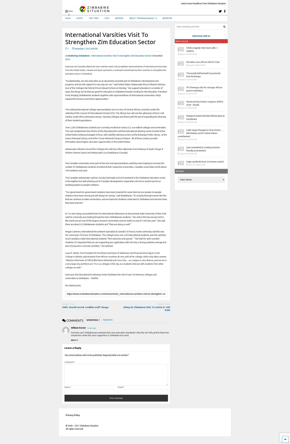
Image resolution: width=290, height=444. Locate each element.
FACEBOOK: (108, 320)
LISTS (107, 18)
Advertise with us (201, 36)
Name (67, 387)
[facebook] (225, 11)
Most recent (182, 41)
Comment (69, 362)
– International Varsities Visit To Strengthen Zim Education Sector (109, 56)
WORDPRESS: (93, 320)
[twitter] (220, 11)
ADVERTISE (167, 18)
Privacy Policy (73, 415)
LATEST (79, 18)
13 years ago (91, 328)
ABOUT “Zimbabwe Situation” (142, 18)
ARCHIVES (119, 18)
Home (67, 18)
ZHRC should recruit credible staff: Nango (85, 307)
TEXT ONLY (94, 18)
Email (121, 387)
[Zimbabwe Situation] (95, 11)
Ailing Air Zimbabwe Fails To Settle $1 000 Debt (146, 309)
